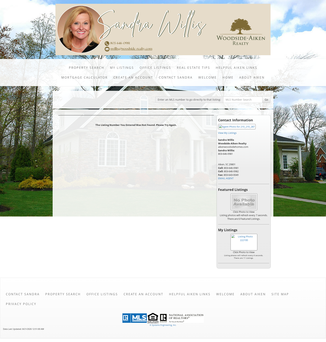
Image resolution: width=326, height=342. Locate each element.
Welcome (207, 77)
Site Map (280, 294)
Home (228, 77)
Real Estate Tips (193, 68)
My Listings (122, 68)
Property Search (86, 68)
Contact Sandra (176, 77)
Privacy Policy (21, 304)
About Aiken (252, 77)
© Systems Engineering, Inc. (163, 325)
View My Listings (227, 133)
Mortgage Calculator (84, 77)
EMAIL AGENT (226, 178)
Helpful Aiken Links (236, 68)
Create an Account (133, 77)
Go (266, 99)
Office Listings (155, 68)
